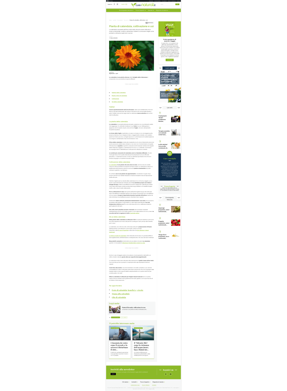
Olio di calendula (119, 297)
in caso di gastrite (123, 230)
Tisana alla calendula (121, 294)
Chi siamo (125, 382)
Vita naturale (115, 317)
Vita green (124, 317)
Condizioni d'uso (135, 385)
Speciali (150, 10)
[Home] (143, 5)
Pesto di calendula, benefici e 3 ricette (127, 290)
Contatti (134, 382)
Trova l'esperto (139, 10)
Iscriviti (123, 4)
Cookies (154, 385)
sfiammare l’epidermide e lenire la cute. (133, 243)
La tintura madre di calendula (117, 235)
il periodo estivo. (134, 213)
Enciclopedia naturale (125, 10)
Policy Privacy (146, 385)
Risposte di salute (161, 10)
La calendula (113, 164)
